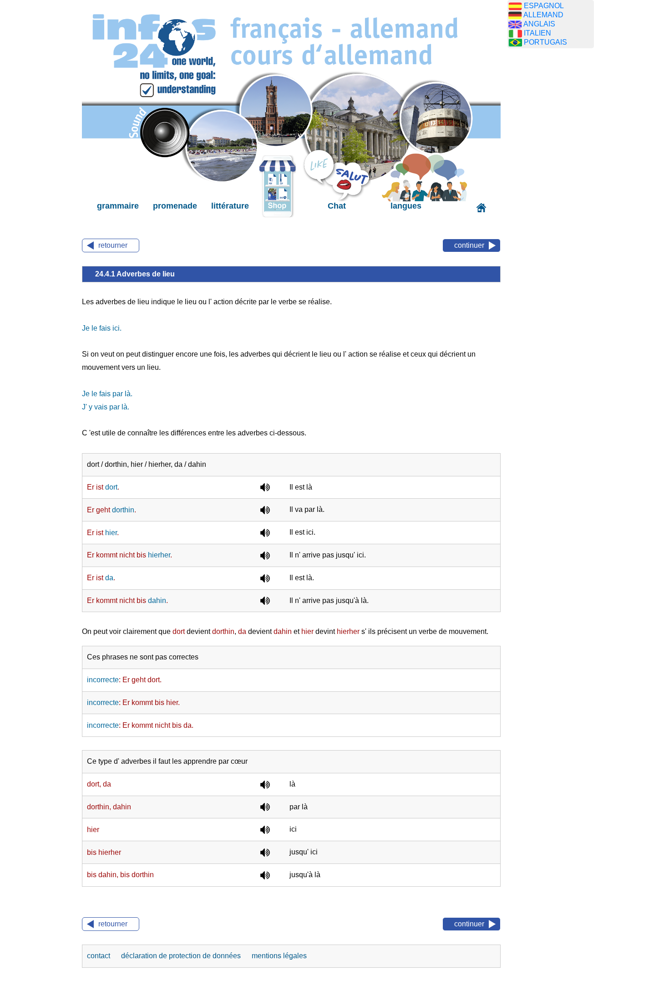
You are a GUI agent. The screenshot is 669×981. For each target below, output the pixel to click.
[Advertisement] (550, 198)
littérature (230, 205)
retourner (112, 245)
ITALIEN (537, 33)
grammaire (118, 205)
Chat (337, 205)
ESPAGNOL (544, 6)
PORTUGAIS (545, 42)
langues (405, 205)
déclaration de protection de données (182, 956)
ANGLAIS (539, 24)
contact (99, 956)
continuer (469, 245)
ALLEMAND (543, 15)
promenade (175, 205)
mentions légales (279, 956)
